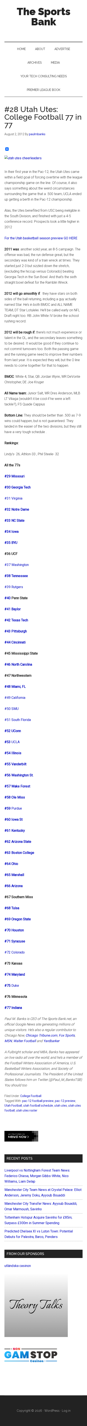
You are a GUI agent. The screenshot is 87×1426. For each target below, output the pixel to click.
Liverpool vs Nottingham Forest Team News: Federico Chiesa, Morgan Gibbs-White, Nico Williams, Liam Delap (37, 1175)
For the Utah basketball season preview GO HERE (40, 238)
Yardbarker (51, 1041)
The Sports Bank (44, 17)
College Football (30, 1096)
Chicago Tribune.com (41, 1035)
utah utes (60, 1105)
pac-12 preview (65, 1101)
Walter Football (24, 1041)
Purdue (16, 808)
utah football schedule (38, 1105)
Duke (15, 986)
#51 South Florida (17, 720)
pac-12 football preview (38, 1101)
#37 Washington (16, 565)
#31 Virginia (13, 498)
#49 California (14, 698)
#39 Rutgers (13, 587)
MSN (8, 1041)
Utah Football (13, 1105)
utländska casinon (17, 1266)
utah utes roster (26, 1110)
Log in (66, 1410)
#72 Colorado (14, 952)
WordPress (52, 1410)
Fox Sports (67, 1035)
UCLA (15, 742)
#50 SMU (11, 709)
